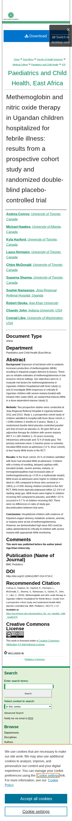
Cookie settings (48, 775)
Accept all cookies (36, 799)
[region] (36, 782)
